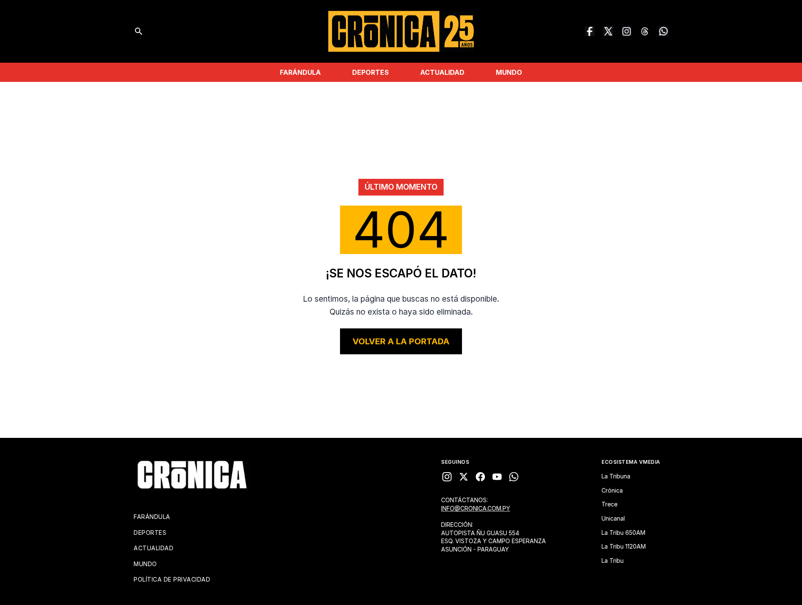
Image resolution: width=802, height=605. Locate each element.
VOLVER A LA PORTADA (401, 341)
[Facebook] (590, 31)
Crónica (612, 490)
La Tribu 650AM (623, 532)
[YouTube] (497, 477)
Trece (609, 504)
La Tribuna (616, 476)
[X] (464, 477)
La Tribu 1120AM (624, 546)
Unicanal (613, 518)
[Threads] (645, 31)
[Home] (192, 474)
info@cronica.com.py (475, 508)
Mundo (509, 72)
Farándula (300, 72)
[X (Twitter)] (608, 31)
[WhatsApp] (663, 31)
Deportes (370, 72)
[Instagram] (627, 31)
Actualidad (442, 72)
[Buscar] (139, 31)
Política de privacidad (172, 579)
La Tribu (613, 560)
